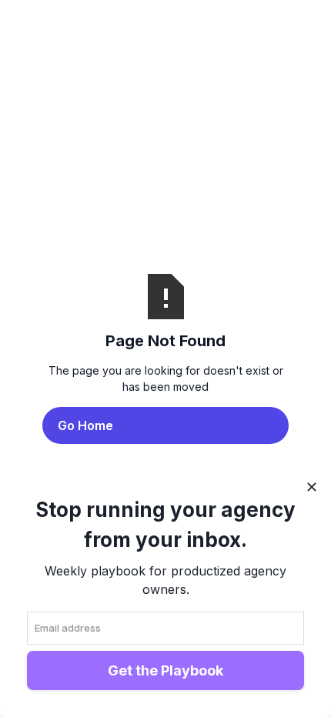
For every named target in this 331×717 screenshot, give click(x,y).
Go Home (85, 425)
